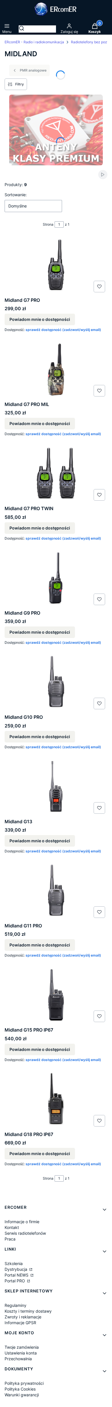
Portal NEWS (17, 1275)
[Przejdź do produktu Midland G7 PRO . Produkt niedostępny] (56, 266)
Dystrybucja (16, 1269)
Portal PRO (15, 1280)
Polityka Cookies (20, 1389)
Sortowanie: (16, 194)
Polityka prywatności (24, 1383)
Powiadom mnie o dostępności (39, 319)
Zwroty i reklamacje (23, 1316)
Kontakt (12, 1227)
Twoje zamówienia (22, 1347)
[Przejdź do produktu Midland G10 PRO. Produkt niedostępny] (56, 683)
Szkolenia (14, 1263)
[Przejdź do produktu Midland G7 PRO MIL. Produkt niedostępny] (56, 370)
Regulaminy (15, 1305)
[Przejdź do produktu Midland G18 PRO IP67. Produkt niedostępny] (56, 1100)
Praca (10, 1238)
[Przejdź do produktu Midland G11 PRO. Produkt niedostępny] (56, 891)
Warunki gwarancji (22, 1394)
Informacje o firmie (22, 1221)
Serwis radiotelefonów (25, 1233)
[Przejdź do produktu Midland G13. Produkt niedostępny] (56, 787)
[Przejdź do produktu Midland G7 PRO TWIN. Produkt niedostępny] (56, 474)
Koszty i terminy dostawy (28, 1311)
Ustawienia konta (21, 1352)
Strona (48, 224)
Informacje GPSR (20, 1322)
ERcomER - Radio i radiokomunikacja (34, 42)
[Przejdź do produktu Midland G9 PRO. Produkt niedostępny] (56, 578)
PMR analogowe (33, 70)
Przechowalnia (18, 1358)
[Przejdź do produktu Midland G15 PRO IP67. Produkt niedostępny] (56, 995)
